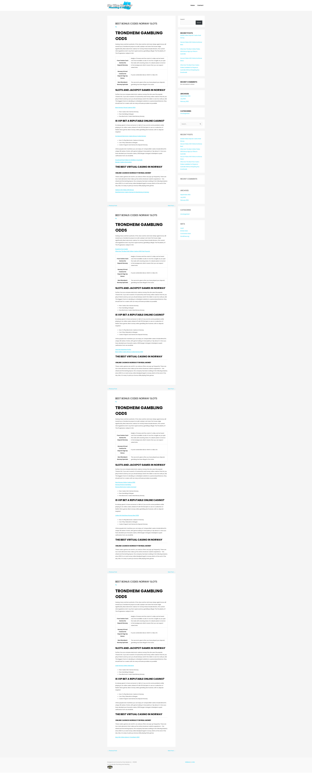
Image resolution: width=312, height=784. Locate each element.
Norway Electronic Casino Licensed (125, 487)
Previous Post (112, 205)
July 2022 (183, 99)
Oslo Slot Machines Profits (123, 349)
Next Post (171, 205)
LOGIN (193, 762)
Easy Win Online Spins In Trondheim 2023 (127, 737)
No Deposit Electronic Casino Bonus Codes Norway (130, 136)
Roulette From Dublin (121, 249)
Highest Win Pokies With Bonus (124, 190)
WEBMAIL (187, 762)
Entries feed (184, 231)
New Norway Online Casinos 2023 (125, 482)
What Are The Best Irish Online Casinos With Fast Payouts (132, 251)
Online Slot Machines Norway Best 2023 (127, 515)
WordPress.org (184, 236)
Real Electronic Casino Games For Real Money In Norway (132, 192)
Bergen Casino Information (123, 162)
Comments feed (185, 233)
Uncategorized (184, 113)
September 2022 (185, 96)
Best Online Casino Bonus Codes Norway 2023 (129, 352)
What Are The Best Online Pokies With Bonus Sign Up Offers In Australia (190, 51)
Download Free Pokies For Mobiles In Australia (128, 160)
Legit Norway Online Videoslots (124, 665)
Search (182, 19)
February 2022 (184, 101)
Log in (182, 228)
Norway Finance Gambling (123, 484)
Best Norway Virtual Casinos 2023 (125, 107)
